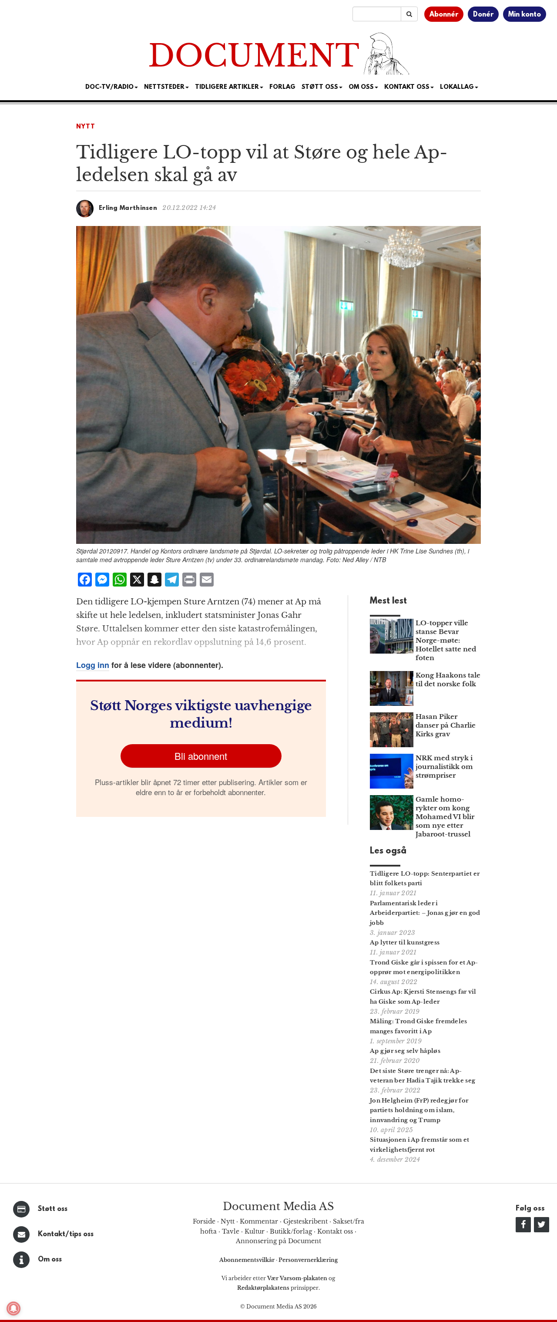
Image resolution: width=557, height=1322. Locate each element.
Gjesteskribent (305, 1221)
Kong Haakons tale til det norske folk (448, 679)
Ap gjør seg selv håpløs (405, 1051)
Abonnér (443, 15)
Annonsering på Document (278, 1241)
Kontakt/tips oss (66, 1234)
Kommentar (259, 1221)
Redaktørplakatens (263, 1288)
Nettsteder (164, 87)
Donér (483, 15)
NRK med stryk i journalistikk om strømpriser (444, 766)
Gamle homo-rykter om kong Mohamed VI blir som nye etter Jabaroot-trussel (445, 816)
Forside (204, 1221)
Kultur (255, 1231)
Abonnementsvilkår (247, 1260)
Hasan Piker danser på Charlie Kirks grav (446, 725)
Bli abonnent (200, 755)
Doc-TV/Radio (109, 87)
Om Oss (361, 87)
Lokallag (457, 87)
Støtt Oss (320, 87)
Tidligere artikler (227, 87)
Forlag (282, 87)
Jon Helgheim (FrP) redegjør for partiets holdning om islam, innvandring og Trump (419, 1110)
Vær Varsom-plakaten (297, 1278)
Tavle (230, 1231)
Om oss (50, 1260)
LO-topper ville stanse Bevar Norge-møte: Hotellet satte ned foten (446, 640)
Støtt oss (52, 1209)
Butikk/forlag (291, 1231)
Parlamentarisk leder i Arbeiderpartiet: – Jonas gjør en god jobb (425, 913)
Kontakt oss (406, 87)
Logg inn (92, 665)
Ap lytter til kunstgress (405, 942)
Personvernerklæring (308, 1260)
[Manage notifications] (13, 1308)
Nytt (85, 127)
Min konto (524, 15)
